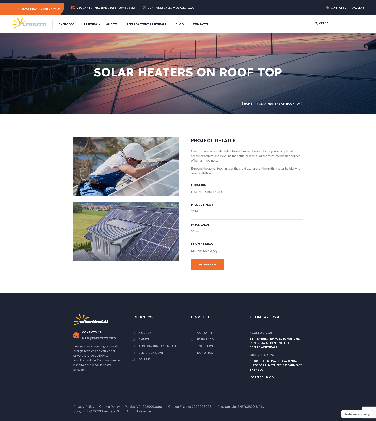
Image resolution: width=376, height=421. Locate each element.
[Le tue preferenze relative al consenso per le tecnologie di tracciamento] (357, 414)
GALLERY (144, 359)
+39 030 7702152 (48, 9)
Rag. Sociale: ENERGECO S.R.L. (241, 406)
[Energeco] (29, 22)
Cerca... (325, 23)
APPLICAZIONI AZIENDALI (146, 24)
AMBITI (112, 24)
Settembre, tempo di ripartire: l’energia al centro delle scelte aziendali (275, 343)
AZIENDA (90, 24)
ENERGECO (67, 24)
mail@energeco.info (99, 338)
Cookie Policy (109, 406)
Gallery (358, 7)
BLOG (179, 24)
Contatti (338, 7)
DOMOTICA (205, 352)
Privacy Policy (83, 406)
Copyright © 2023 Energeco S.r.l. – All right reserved (112, 411)
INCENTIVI (205, 346)
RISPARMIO (205, 339)
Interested (208, 264)
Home (248, 103)
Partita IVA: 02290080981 (144, 406)
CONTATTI (200, 24)
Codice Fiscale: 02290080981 (190, 406)
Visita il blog (262, 377)
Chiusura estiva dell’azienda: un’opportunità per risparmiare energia (276, 365)
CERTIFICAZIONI (150, 352)
